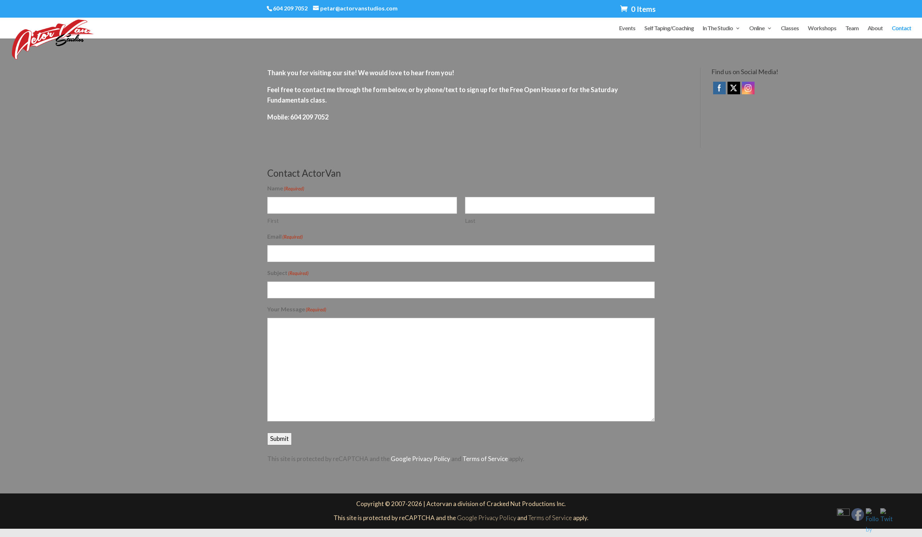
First (273, 220)
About (875, 28)
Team (852, 28)
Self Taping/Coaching (669, 28)
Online (757, 28)
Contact (901, 28)
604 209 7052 (290, 8)
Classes (790, 28)
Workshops (822, 28)
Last (470, 220)
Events (627, 28)
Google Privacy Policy (420, 458)
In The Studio (718, 28)
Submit (279, 438)
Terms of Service (485, 458)
